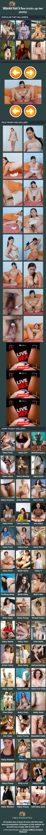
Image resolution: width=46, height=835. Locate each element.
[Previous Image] (16, 79)
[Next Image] (30, 79)
